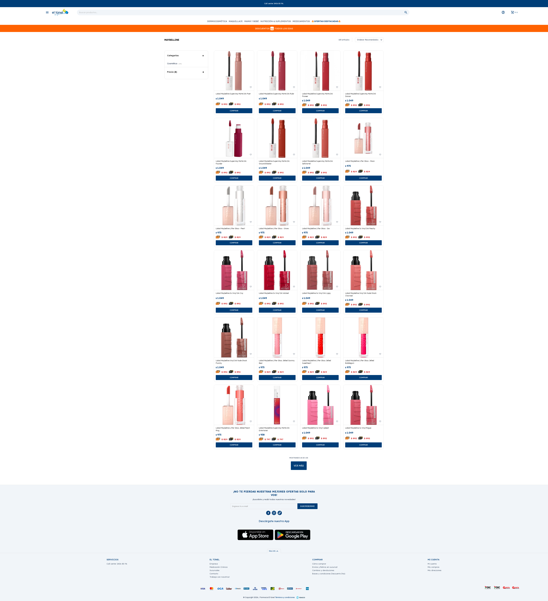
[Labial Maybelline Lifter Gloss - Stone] (277, 205)
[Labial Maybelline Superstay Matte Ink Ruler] (277, 71)
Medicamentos (301, 21)
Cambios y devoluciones (323, 570)
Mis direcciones (434, 570)
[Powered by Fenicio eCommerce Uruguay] (300, 597)
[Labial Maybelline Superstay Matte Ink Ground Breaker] (277, 138)
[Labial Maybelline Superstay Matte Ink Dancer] (363, 71)
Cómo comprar (319, 564)
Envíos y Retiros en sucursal (324, 567)
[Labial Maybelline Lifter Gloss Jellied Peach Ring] (234, 405)
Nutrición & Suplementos (275, 21)
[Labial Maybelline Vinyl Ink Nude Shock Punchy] (234, 337)
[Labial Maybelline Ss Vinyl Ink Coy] (234, 270)
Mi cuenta (432, 564)
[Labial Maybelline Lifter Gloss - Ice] (320, 205)
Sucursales (214, 570)
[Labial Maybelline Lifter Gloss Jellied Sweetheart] (320, 337)
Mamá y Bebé (251, 21)
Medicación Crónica (218, 567)
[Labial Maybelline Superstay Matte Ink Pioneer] (320, 71)
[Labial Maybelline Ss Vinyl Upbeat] (320, 405)
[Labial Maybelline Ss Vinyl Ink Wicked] (277, 270)
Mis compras (433, 567)
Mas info (274, 551)
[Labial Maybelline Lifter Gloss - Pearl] (234, 205)
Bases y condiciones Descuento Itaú (328, 573)
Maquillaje (236, 21)
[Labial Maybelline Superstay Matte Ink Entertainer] (277, 405)
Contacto (214, 573)
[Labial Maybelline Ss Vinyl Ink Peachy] (363, 205)
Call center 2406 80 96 (117, 564)
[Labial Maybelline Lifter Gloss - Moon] (363, 138)
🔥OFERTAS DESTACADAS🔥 (326, 21)
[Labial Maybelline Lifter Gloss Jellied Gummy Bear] (277, 337)
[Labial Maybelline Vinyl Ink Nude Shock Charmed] (363, 270)
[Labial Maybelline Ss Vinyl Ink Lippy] (320, 270)
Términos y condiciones (285, 597)
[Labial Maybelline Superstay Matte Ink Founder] (234, 138)
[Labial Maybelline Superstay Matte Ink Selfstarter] (320, 138)
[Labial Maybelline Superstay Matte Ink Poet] (234, 71)
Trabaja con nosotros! (220, 577)
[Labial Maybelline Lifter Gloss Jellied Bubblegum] (363, 337)
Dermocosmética (217, 21)
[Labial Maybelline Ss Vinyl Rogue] (363, 405)
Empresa (214, 564)
